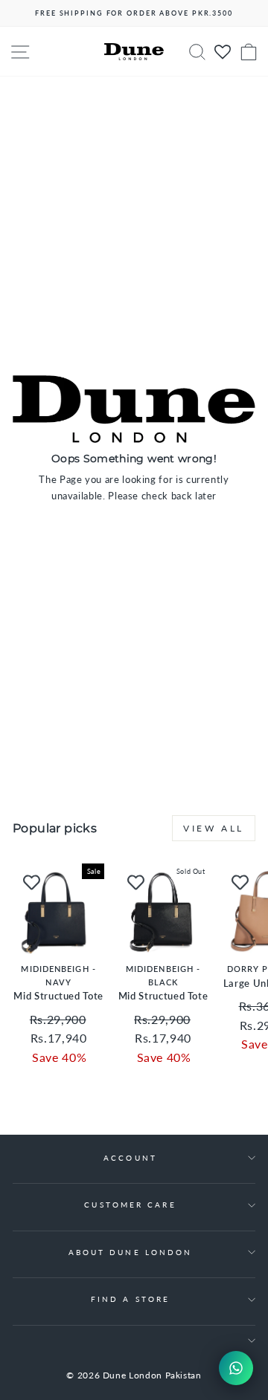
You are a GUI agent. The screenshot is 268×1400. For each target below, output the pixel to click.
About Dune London (130, 1252)
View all (213, 828)
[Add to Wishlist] (31, 882)
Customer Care (130, 1204)
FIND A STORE (130, 1298)
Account (130, 1157)
